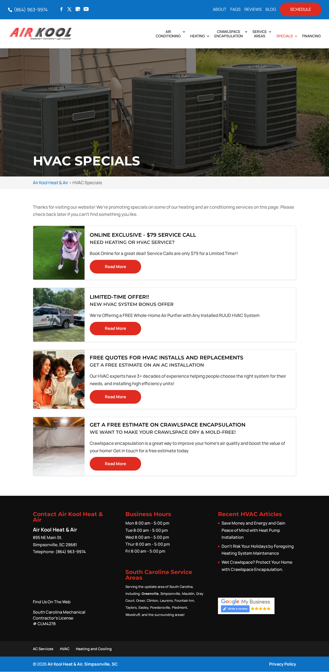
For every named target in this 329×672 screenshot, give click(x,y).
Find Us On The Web (52, 602)
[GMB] (77, 9)
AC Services (43, 648)
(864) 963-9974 (30, 9)
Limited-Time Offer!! (119, 297)
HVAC (64, 648)
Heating (197, 36)
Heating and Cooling (94, 648)
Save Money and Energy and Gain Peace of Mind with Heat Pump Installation (253, 530)
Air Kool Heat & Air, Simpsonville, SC (83, 664)
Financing (311, 36)
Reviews (253, 9)
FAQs (235, 9)
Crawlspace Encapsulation (228, 34)
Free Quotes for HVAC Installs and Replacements (166, 358)
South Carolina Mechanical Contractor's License (59, 617)
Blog (271, 9)
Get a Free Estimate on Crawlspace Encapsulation (167, 425)
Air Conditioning (168, 34)
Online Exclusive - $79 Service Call (143, 235)
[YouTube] (86, 9)
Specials (284, 36)
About (219, 9)
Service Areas (259, 34)
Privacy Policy (282, 664)
